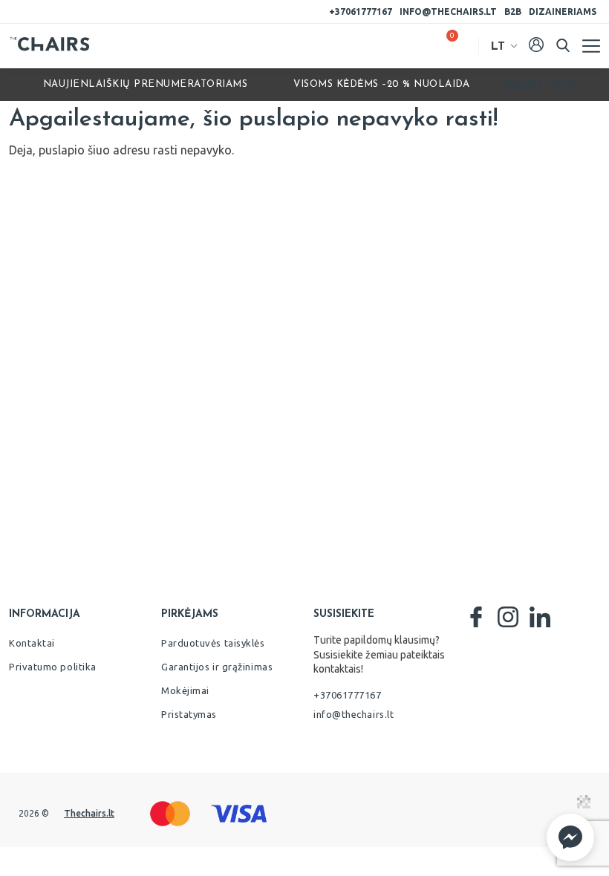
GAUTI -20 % (540, 84)
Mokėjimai (185, 690)
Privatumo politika (53, 666)
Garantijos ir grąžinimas (217, 666)
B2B (512, 11)
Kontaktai (32, 643)
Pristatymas (189, 714)
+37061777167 (360, 11)
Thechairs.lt (89, 813)
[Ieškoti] (563, 45)
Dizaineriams (562, 11)
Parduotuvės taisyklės (213, 643)
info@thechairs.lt (448, 11)
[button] (570, 837)
